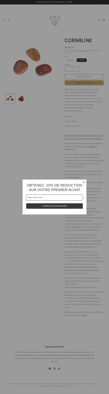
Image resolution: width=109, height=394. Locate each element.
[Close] (83, 182)
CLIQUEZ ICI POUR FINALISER (54, 206)
